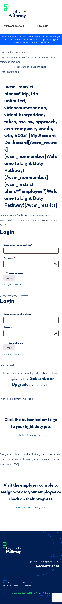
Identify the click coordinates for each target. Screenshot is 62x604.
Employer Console (14, 26)
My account (41, 26)
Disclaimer (35, 582)
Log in (9, 277)
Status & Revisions (10, 585)
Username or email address (22, 244)
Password (13, 257)
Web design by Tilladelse (49, 595)
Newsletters (26, 585)
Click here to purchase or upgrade (31, 66)
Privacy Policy (22, 582)
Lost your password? (13, 284)
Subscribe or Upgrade (33, 381)
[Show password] (55, 264)
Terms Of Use (8, 582)
